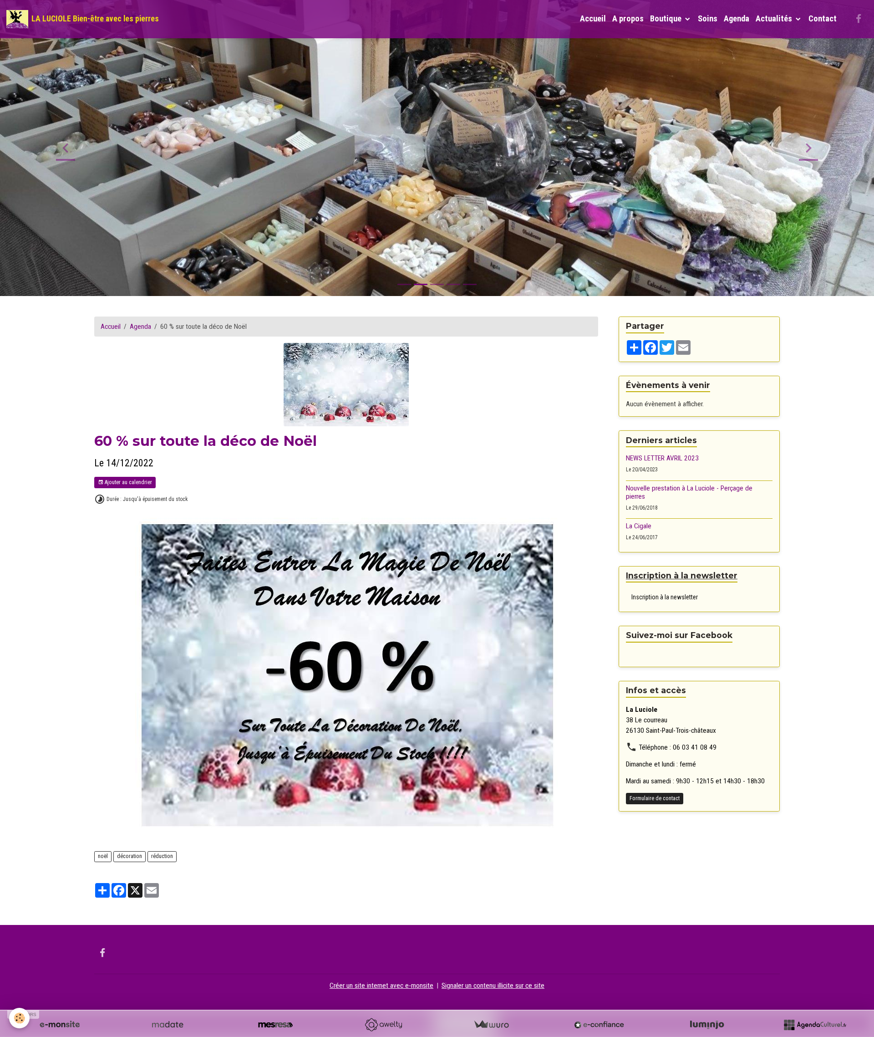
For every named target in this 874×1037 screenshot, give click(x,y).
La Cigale (638, 526)
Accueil (593, 19)
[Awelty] (383, 1025)
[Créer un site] (59, 1025)
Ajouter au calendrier (127, 482)
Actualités (775, 19)
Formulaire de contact (655, 798)
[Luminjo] (707, 1025)
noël (103, 856)
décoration (129, 856)
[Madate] (167, 1025)
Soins (707, 19)
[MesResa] (275, 1025)
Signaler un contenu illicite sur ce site (493, 985)
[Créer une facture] (491, 1025)
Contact (822, 19)
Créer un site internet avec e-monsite (381, 985)
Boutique (666, 19)
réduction (162, 856)
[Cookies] (19, 1018)
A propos (628, 19)
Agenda (736, 19)
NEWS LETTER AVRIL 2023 (662, 458)
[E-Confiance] (599, 1025)
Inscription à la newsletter (664, 597)
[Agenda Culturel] (815, 1025)
